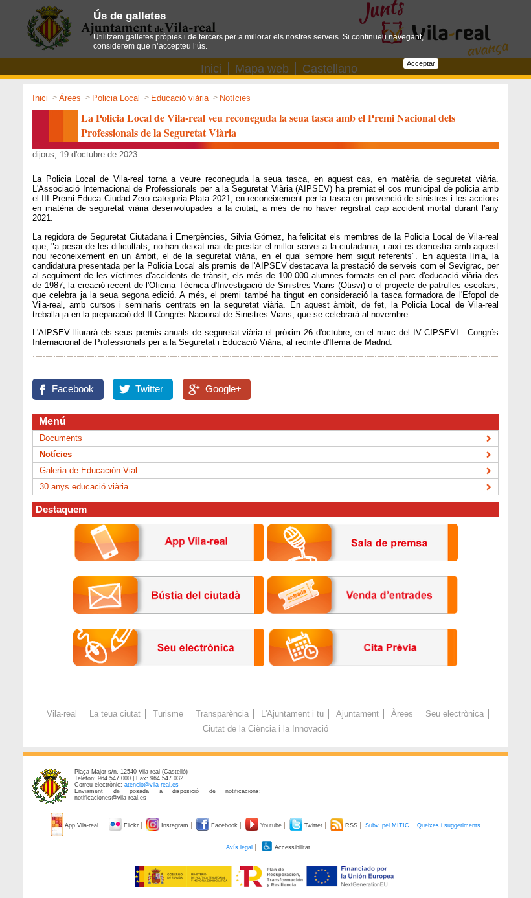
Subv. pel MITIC (387, 825)
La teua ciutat (115, 714)
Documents (61, 438)
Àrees (70, 98)
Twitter (149, 389)
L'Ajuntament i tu (292, 714)
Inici (40, 98)
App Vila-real (81, 825)
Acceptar (421, 63)
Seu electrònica (454, 714)
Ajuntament (357, 714)
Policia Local (116, 98)
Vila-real (62, 714)
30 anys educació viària (84, 486)
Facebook (73, 389)
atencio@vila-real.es (151, 784)
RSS (351, 825)
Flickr (131, 825)
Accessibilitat (291, 847)
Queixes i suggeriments (448, 825)
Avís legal (239, 847)
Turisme (168, 714)
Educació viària (180, 98)
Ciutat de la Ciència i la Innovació (265, 729)
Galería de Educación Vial (88, 470)
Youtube (271, 825)
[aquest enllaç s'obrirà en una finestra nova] (168, 676)
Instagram (174, 825)
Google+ (223, 389)
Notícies (235, 98)
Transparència (222, 714)
